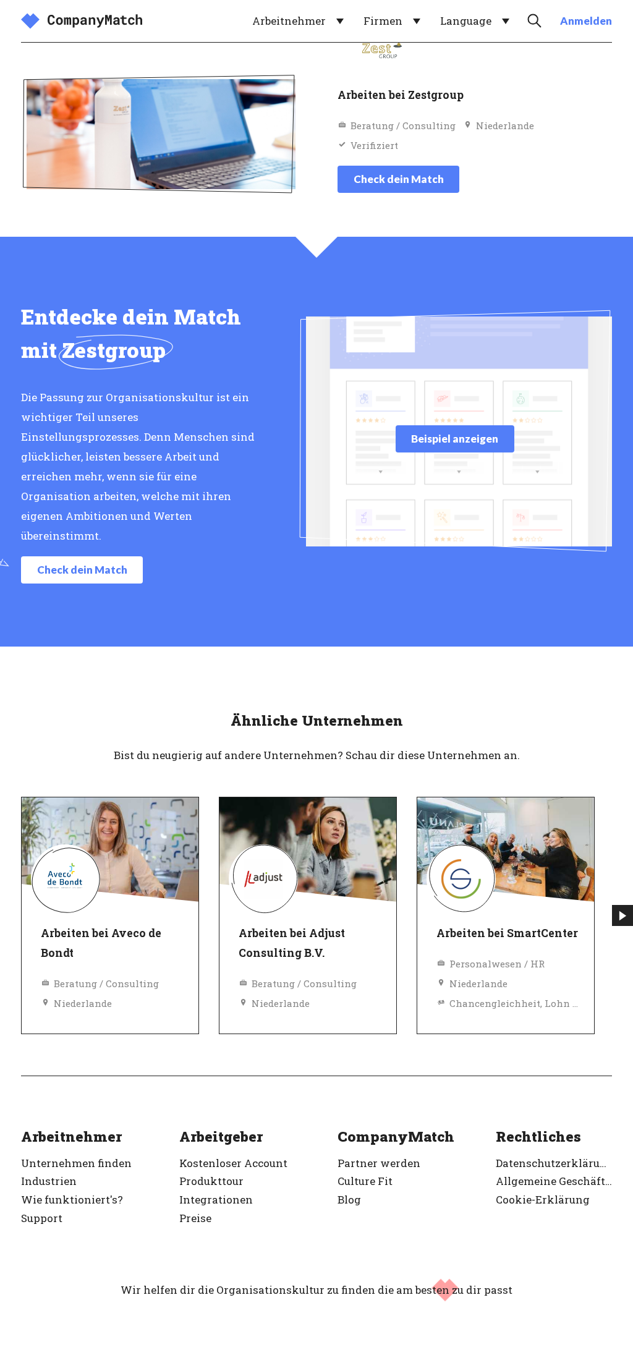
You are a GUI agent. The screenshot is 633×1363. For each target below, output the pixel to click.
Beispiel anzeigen (454, 438)
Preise (195, 1218)
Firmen (382, 21)
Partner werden (379, 1163)
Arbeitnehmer (289, 21)
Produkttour (211, 1181)
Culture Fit (365, 1181)
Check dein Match (399, 178)
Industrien (49, 1181)
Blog (349, 1199)
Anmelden (586, 20)
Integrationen (216, 1199)
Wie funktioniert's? (72, 1199)
